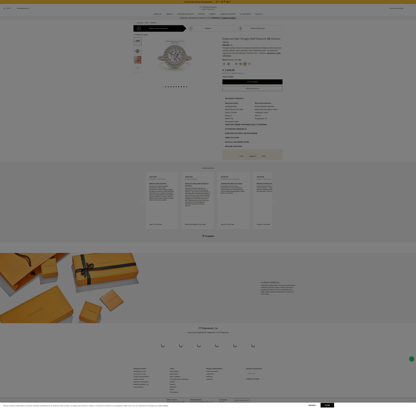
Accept (327, 405)
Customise (312, 405)
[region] (208, 405)
